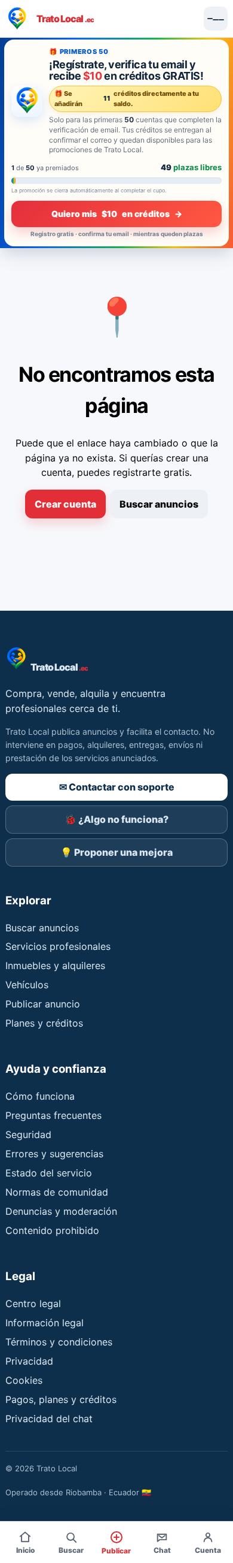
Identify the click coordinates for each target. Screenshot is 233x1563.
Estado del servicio (48, 1173)
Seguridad (28, 1134)
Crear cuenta (65, 504)
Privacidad (29, 1361)
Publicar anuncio (42, 1004)
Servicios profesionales (58, 946)
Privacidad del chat (49, 1419)
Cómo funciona (40, 1096)
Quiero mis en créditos (116, 214)
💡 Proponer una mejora (116, 852)
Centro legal (33, 1303)
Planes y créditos (44, 1023)
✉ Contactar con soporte (116, 787)
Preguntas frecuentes (53, 1115)
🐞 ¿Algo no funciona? (116, 819)
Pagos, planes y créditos (60, 1399)
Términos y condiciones (58, 1342)
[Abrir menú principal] (216, 19)
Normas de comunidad (56, 1192)
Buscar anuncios (158, 504)
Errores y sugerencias (54, 1154)
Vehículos (26, 985)
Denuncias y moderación (61, 1211)
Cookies (23, 1380)
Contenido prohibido (52, 1230)
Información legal (44, 1323)
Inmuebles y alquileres (55, 965)
